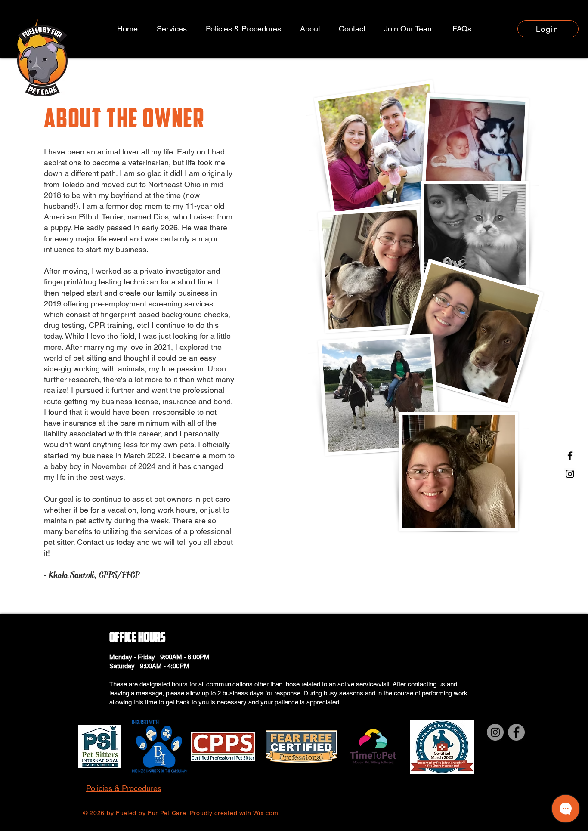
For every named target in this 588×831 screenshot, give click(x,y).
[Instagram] (570, 473)
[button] (310, 29)
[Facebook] (570, 455)
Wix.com (266, 812)
